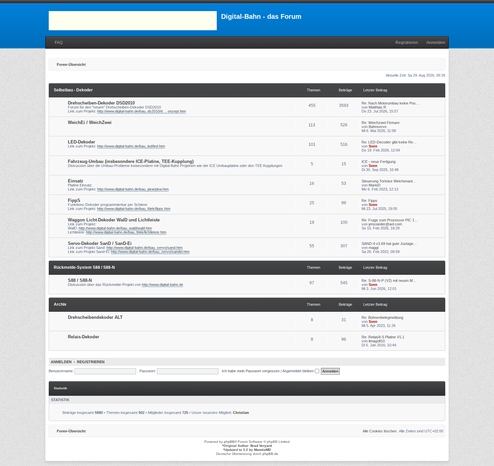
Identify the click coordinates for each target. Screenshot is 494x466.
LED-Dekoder (81, 141)
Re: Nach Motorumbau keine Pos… (390, 103)
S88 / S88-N (80, 280)
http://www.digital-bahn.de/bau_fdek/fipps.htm (133, 209)
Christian (241, 413)
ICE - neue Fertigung (379, 162)
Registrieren (91, 362)
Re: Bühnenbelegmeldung (382, 317)
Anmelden (61, 362)
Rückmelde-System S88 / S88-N (84, 267)
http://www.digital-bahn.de (162, 285)
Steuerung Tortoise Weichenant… (389, 181)
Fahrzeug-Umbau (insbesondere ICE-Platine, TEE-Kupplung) (131, 161)
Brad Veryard (261, 446)
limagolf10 (377, 341)
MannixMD (262, 450)
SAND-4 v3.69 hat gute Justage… (389, 244)
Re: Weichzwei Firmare (381, 123)
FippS (74, 200)
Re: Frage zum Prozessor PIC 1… (390, 220)
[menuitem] (56, 42)
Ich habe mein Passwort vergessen (251, 371)
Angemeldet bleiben (298, 371)
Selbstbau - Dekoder (73, 90)
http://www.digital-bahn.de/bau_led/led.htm (131, 146)
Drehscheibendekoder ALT (95, 317)
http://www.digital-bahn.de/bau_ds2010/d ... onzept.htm (141, 111)
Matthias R (377, 107)
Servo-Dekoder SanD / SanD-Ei (100, 243)
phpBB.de (270, 454)
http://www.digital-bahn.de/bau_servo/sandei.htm (150, 252)
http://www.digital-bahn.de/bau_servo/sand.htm (144, 248)
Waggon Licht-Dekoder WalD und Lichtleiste (114, 219)
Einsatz (75, 180)
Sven (373, 146)
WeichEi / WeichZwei (90, 122)
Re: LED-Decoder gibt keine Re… (389, 142)
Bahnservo (377, 127)
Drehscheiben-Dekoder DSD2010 (101, 102)
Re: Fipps (369, 201)
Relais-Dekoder (83, 336)
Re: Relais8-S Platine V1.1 (383, 337)
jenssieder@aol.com (385, 224)
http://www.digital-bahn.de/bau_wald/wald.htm (115, 228)
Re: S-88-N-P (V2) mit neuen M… (389, 281)
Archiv (60, 304)
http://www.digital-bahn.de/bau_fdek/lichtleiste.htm (126, 232)
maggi (373, 248)
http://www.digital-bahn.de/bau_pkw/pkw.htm (133, 189)
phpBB (229, 441)
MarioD (374, 185)
